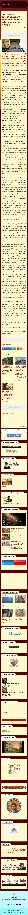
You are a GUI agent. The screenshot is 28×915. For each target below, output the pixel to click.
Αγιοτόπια (18, 910)
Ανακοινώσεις (12, 14)
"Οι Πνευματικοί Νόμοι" (19, 604)
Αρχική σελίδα (5, 14)
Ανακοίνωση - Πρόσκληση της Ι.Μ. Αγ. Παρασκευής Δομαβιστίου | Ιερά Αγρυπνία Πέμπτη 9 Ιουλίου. (7, 370)
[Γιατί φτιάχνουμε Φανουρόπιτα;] (20, 613)
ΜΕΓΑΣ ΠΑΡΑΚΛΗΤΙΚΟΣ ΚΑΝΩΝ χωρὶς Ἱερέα (17, 529)
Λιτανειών (15, 132)
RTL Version (21, 912)
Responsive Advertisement (14, 35)
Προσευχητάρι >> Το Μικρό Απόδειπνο (12, 522)
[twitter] (8, 563)
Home (5, 912)
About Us (10, 912)
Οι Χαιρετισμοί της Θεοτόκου (18, 535)
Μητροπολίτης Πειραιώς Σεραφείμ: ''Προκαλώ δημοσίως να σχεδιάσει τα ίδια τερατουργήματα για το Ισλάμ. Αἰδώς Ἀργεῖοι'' (7, 395)
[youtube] (20, 563)
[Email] (21, 348)
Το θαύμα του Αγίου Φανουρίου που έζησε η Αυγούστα (7, 619)
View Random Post (14, 435)
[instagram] (20, 561)
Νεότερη (4, 426)
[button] (1, 5)
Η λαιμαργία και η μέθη (6, 604)
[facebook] (8, 561)
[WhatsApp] (15, 348)
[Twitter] (12, 348)
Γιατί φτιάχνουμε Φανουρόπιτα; (19, 618)
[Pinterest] (18, 348)
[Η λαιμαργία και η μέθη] (7, 599)
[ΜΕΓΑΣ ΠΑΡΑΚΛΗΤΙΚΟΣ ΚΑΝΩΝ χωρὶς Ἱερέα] (6, 530)
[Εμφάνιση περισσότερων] (23, 348)
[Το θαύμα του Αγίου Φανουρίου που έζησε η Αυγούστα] (7, 613)
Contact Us (15, 912)
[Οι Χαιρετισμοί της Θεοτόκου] (6, 537)
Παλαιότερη (22, 426)
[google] (8, 566)
